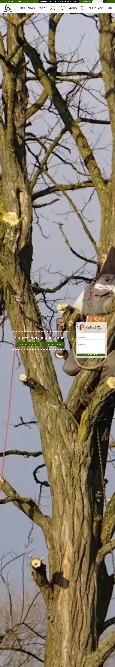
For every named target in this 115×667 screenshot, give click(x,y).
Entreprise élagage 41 (22, 8)
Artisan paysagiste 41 (101, 8)
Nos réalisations (28, 344)
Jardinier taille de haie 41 (92, 8)
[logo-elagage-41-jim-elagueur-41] (8, 8)
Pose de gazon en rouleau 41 (83, 8)
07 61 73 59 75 (30, 2)
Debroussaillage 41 (42, 8)
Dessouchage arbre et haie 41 (73, 8)
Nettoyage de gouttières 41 (31, 8)
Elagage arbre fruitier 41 (63, 8)
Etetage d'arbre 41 (110, 8)
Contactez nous (54, 344)
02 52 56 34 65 (15, 2)
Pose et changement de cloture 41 (52, 8)
